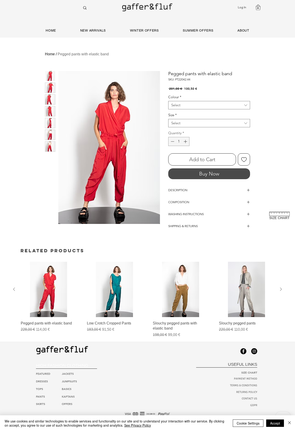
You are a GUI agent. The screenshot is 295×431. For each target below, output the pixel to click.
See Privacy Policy (137, 425)
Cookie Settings (248, 423)
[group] (147, 300)
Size (172, 115)
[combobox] (209, 105)
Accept (275, 423)
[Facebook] (243, 351)
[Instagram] (254, 351)
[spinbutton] (179, 141)
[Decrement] (172, 141)
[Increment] (186, 141)
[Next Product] (281, 289)
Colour (174, 97)
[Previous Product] (14, 289)
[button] (258, 7)
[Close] (289, 423)
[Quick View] (48, 289)
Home (50, 54)
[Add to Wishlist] (244, 159)
